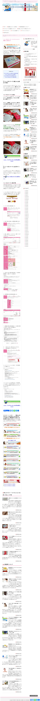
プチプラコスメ (6, 30)
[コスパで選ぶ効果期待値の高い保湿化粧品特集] (12, 474)
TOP (4, 26)
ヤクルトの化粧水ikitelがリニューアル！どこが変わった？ (33, 157)
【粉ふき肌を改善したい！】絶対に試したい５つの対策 (33, 141)
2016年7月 (26, 221)
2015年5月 (26, 241)
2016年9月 (26, 218)
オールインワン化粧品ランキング (10, 28)
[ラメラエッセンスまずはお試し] (11, 154)
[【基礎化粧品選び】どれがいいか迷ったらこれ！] (12, 433)
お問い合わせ (6, 32)
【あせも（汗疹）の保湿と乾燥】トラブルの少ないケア (33, 109)
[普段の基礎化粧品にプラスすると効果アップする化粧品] (12, 478)
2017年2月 (26, 211)
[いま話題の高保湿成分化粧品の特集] (12, 453)
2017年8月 (26, 202)
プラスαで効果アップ (15, 30)
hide (12, 71)
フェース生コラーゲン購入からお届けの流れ (11, 73)
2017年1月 (26, 212)
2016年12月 (27, 214)
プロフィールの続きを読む (34, 46)
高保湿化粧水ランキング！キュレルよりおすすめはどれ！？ (33, 90)
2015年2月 (26, 246)
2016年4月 (26, 225)
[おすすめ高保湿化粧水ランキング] (12, 457)
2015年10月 (27, 234)
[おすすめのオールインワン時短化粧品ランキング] (12, 461)
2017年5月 (26, 206)
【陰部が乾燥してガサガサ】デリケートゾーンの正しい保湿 (33, 122)
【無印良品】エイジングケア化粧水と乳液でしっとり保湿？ (33, 103)
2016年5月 (26, 224)
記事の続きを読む (18, 522)
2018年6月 (26, 190)
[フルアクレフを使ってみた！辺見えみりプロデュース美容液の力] (12, 444)
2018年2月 (26, 193)
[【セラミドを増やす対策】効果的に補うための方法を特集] (12, 437)
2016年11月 (27, 215)
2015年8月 (26, 237)
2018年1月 (26, 195)
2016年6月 (26, 222)
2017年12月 (27, 196)
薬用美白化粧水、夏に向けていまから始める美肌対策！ (33, 182)
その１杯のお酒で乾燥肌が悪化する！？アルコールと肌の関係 (33, 147)
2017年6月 (26, 205)
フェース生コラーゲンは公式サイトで (10, 75)
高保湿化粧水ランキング (24, 26)
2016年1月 (26, 230)
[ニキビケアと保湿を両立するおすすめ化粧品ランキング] (12, 470)
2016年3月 (26, 227)
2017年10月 (27, 199)
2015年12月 (27, 231)
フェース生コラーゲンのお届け (10, 74)
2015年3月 (26, 244)
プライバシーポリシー (26, 30)
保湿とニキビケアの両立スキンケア (24, 28)
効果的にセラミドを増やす (12, 26)
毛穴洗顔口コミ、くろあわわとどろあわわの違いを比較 (33, 169)
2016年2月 (26, 228)
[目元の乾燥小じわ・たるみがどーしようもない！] (12, 426)
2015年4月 (26, 243)
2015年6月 (26, 240)
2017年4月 (26, 208)
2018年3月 (26, 192)
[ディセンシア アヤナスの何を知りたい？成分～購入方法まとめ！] (12, 481)
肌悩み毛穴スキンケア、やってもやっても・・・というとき (33, 176)
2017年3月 (26, 209)
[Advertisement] (20, 18)
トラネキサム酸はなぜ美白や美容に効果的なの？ (33, 163)
